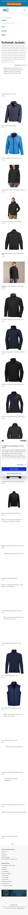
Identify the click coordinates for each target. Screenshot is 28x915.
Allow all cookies (14, 469)
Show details (20, 464)
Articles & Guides (6, 873)
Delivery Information (7, 881)
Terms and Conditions (7, 885)
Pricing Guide (5, 875)
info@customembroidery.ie (10, 859)
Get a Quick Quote (14, 4)
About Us (4, 867)
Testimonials (5, 871)
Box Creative (21, 908)
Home (2, 17)
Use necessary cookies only (14, 473)
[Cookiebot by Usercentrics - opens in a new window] (20, 441)
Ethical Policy (5, 879)
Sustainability (5, 877)
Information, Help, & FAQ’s (8, 865)
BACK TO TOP (14, 905)
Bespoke (4, 869)
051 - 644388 (6, 857)
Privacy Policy (5, 883)
